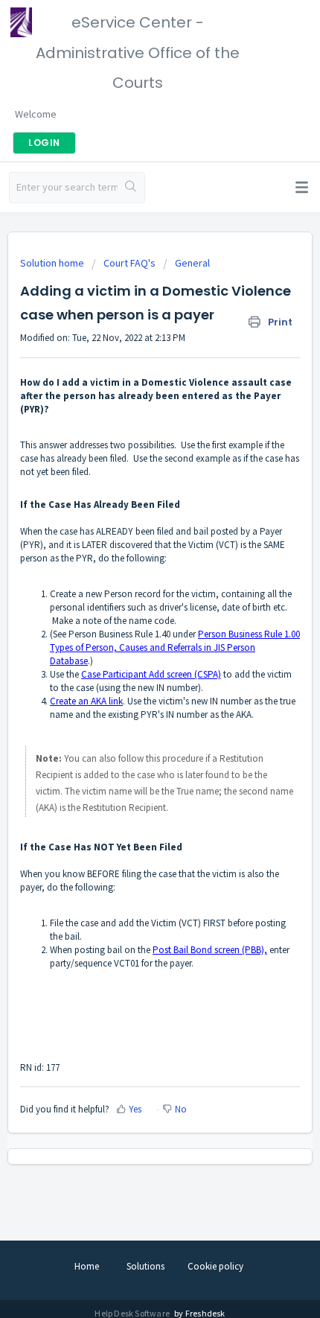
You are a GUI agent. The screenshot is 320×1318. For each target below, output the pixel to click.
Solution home (53, 263)
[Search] (131, 188)
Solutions (145, 1266)
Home (86, 1266)
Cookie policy (215, 1266)
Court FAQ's (129, 263)
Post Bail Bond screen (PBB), (210, 949)
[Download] (132, 659)
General (192, 263)
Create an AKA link (86, 701)
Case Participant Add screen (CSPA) (151, 674)
